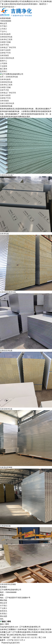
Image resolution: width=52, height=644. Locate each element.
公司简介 (3, 28)
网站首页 (3, 23)
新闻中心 (3, 60)
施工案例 (3, 68)
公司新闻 (3, 63)
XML (2, 618)
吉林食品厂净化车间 (8, 47)
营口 (36, 637)
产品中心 (3, 31)
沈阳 (18, 637)
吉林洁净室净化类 (7, 58)
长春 (44, 637)
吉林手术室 (4, 44)
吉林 (22, 637)
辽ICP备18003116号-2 (16, 640)
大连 (32, 637)
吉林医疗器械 (5, 42)
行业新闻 (3, 66)
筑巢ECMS (15, 642)
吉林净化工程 (37, 1)
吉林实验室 (4, 55)
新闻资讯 (3, 611)
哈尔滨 (27, 637)
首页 (2, 76)
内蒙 (14, 637)
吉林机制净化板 (6, 36)
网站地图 (3, 616)
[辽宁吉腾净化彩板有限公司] (16, 12)
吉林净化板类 (5, 34)
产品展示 (3, 608)
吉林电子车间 (5, 52)
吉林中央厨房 (5, 50)
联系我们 (3, 71)
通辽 (40, 637)
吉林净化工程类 (6, 39)
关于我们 (3, 26)
